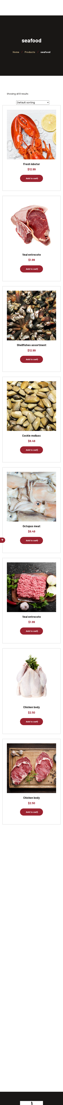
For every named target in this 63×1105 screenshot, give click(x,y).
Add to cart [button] (31, 178)
